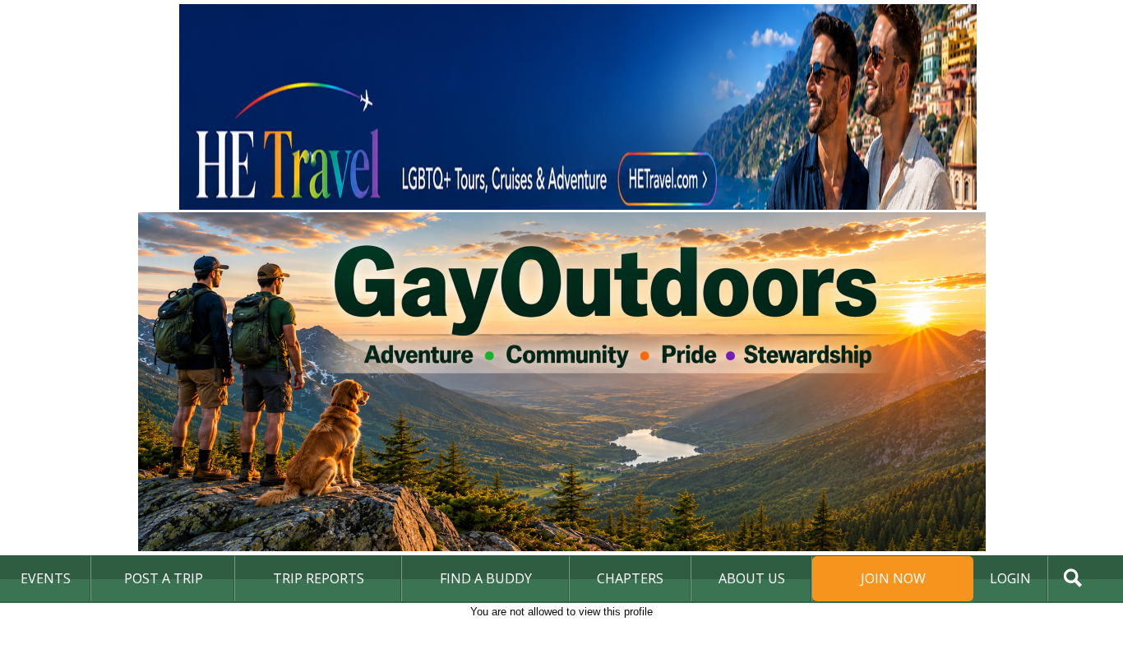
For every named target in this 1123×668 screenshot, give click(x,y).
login (1010, 578)
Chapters (630, 578)
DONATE (1077, 622)
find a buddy (486, 578)
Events (46, 578)
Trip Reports (318, 578)
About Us (752, 578)
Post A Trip (163, 578)
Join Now (893, 578)
